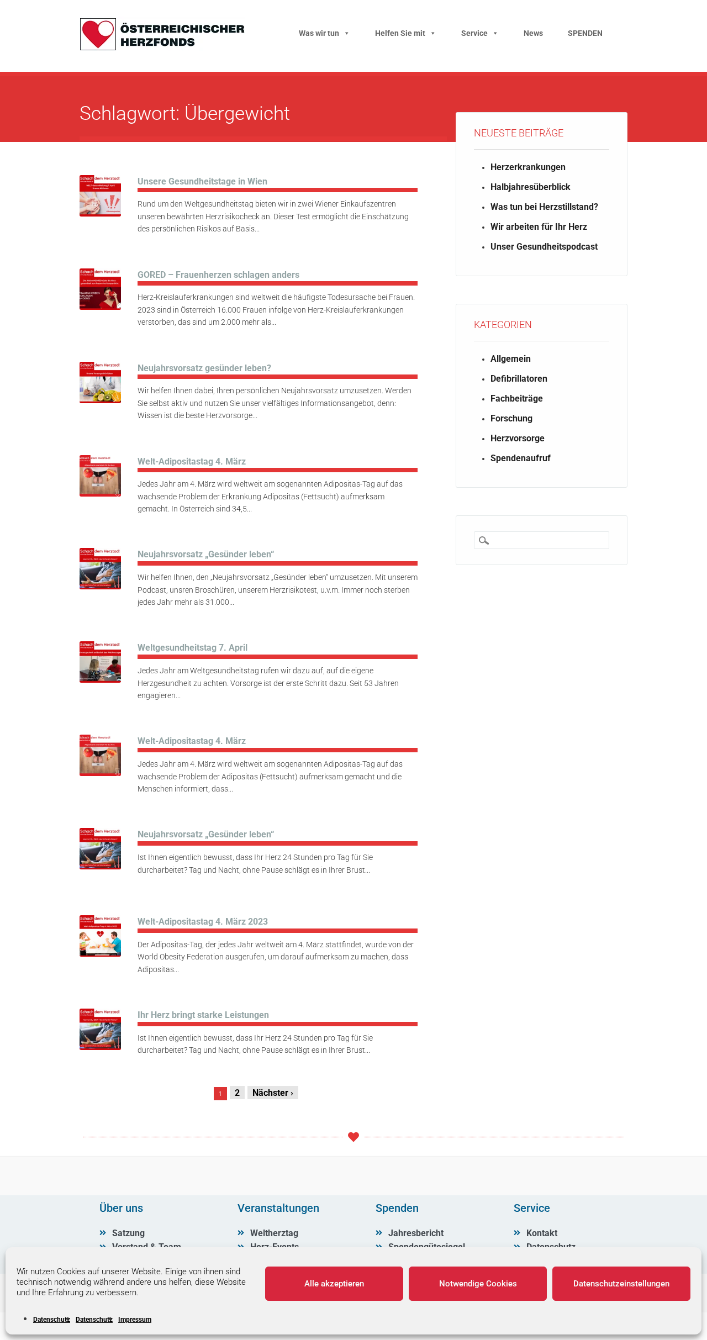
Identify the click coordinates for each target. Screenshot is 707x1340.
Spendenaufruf (520, 458)
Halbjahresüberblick (530, 187)
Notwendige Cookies (478, 1284)
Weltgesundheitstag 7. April (192, 647)
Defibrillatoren (518, 378)
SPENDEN (585, 33)
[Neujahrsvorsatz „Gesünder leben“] (100, 586)
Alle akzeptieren (334, 1284)
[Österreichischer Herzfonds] (162, 48)
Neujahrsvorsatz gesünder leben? (204, 368)
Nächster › (272, 1093)
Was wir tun (319, 33)
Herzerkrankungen (528, 167)
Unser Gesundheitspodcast (544, 246)
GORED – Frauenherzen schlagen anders (218, 275)
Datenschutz (51, 1319)
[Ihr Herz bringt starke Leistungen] (100, 1047)
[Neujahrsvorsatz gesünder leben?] (100, 400)
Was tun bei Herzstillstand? (544, 207)
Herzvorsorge (517, 438)
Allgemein (510, 359)
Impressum (134, 1319)
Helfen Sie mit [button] (400, 33)
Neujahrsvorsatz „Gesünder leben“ (206, 554)
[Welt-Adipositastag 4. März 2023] (100, 953)
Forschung (511, 418)
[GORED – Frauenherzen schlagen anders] (100, 307)
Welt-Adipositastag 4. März (192, 461)
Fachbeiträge (516, 398)
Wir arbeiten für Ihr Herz (538, 226)
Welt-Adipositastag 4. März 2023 (203, 921)
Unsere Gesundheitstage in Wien (202, 181)
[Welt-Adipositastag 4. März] (100, 493)
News (533, 33)
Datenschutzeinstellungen (621, 1284)
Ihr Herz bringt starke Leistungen (203, 1015)
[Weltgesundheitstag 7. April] (100, 679)
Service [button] (474, 33)
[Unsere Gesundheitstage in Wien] (100, 213)
